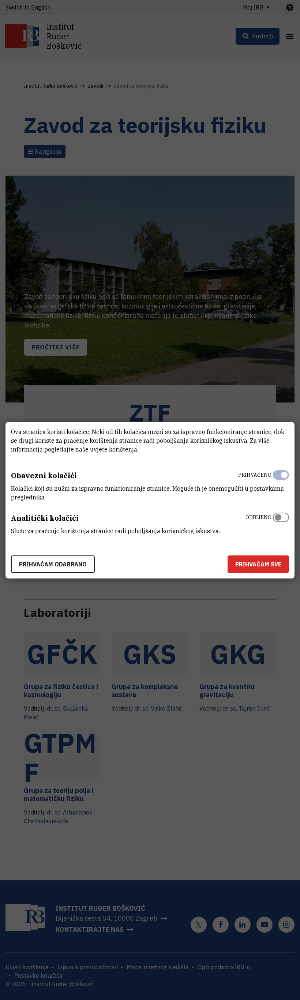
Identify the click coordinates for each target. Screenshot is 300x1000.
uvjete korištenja (113, 449)
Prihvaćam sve (258, 564)
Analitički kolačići (45, 518)
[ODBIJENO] (281, 522)
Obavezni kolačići (44, 475)
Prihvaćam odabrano (53, 564)
